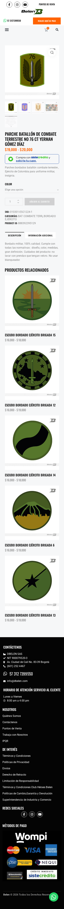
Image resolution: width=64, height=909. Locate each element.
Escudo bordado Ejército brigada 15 (30, 335)
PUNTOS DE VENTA (47, 4)
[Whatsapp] (53, 897)
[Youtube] (25, 5)
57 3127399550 (14, 20)
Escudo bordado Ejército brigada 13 (30, 615)
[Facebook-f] (9, 5)
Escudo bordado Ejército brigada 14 (30, 475)
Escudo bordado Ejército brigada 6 (29, 545)
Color (8, 184)
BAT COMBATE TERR (30, 216)
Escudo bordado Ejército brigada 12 (30, 405)
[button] (7, 30)
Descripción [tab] (14, 235)
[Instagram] (17, 5)
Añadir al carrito (40, 201)
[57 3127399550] (5, 20)
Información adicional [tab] (40, 235)
